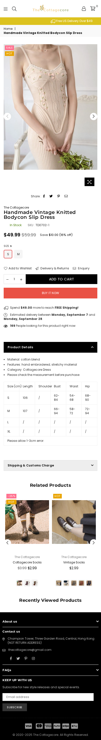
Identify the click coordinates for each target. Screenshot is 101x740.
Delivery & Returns (54, 268)
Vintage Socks (74, 562)
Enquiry (83, 268)
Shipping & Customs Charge (31, 465)
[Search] (14, 8)
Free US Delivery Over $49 (53, 21)
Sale (9, 48)
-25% (11, 496)
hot (9, 53)
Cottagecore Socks (27, 562)
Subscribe (15, 707)
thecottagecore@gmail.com (29, 650)
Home (8, 29)
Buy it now (50, 293)
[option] (50, 21)
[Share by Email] (66, 196)
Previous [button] (7, 116)
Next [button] (93, 116)
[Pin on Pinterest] (58, 196)
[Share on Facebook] (44, 196)
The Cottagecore (16, 207)
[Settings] (84, 8)
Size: (8, 246)
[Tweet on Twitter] (51, 196)
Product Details (20, 347)
